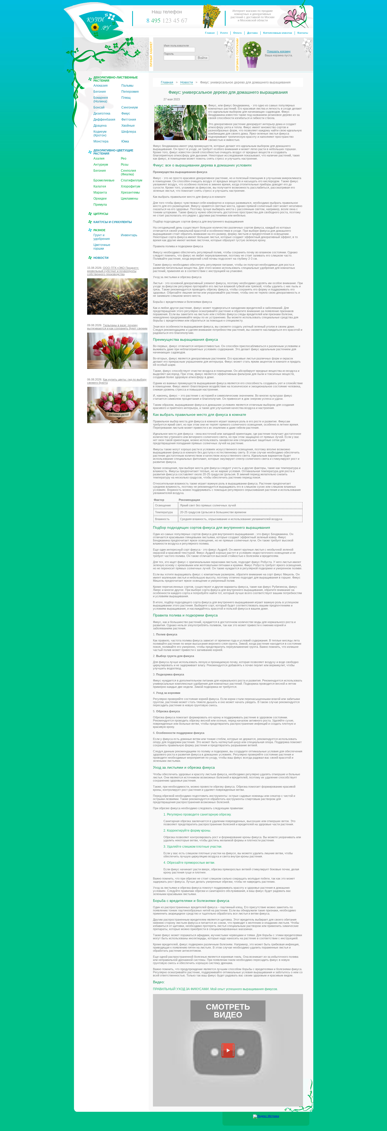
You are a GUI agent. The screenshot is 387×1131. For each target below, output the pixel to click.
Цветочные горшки (101, 246)
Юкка (125, 141)
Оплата (237, 32)
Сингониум (129, 107)
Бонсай (99, 107)
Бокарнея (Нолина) (100, 99)
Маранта (100, 192)
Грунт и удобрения (101, 237)
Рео (123, 158)
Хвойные (128, 125)
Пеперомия (130, 91)
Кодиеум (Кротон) (99, 133)
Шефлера (128, 132)
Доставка (252, 32)
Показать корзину (279, 51)
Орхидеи (100, 198)
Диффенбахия (104, 119)
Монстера (100, 141)
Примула (100, 204)
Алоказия (100, 85)
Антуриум (100, 164)
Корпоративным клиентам (277, 32)
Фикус (125, 113)
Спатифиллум (131, 180)
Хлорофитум (130, 186)
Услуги (224, 32)
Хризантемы (130, 192)
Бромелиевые (104, 180)
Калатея (99, 186)
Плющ (126, 98)
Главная (210, 32)
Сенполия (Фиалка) (128, 172)
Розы (124, 164)
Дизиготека (101, 113)
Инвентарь (129, 235)
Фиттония (128, 119)
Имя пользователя (176, 45)
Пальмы (127, 85)
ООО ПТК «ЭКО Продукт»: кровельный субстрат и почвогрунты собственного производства (113, 271)
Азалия (99, 158)
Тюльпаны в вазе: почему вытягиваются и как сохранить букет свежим (117, 327)
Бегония (99, 91)
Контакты (302, 32)
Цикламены (129, 198)
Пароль (169, 53)
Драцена (100, 125)
